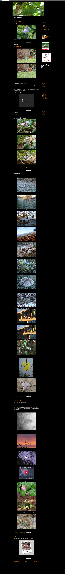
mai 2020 (44, 93)
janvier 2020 (44, 97)
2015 (43, 110)
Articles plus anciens (35, 561)
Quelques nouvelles (18, 400)
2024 (43, 84)
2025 (43, 83)
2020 (15, 536)
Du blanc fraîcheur (45, 27)
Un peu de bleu (17, 21)
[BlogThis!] (27, 110)
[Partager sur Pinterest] (30, 110)
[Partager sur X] (28, 110)
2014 (43, 111)
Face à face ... (44, 24)
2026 (43, 82)
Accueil (26, 561)
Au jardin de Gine (45, 26)
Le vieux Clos (44, 21)
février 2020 (44, 96)
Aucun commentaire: (22, 396)
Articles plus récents (16, 561)
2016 (43, 109)
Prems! (15, 114)
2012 (43, 113)
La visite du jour (17, 46)
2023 (43, 85)
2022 (43, 86)
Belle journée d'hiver (18, 175)
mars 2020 (44, 95)
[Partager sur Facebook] (29, 110)
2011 (43, 114)
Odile (46, 35)
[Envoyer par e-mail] (26, 110)
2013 (43, 112)
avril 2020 (44, 94)
